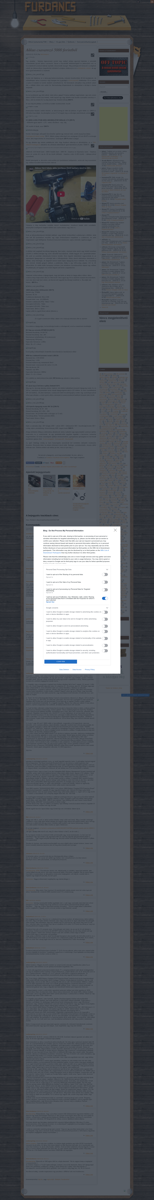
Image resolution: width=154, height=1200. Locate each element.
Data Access (77, 669)
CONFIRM (61, 661)
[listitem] (77, 569)
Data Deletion (64, 669)
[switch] (105, 574)
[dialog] (77, 600)
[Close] (116, 531)
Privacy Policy (90, 669)
